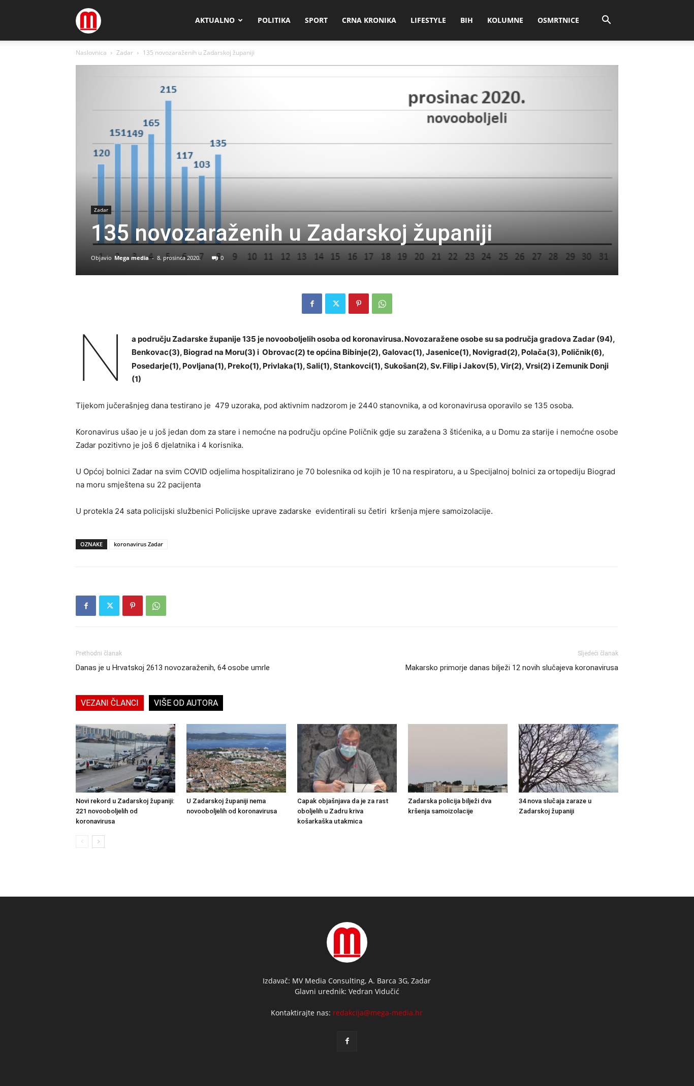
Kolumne (505, 20)
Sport (316, 20)
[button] (606, 21)
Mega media (131, 257)
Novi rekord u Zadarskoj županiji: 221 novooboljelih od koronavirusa (125, 811)
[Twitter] (335, 303)
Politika (274, 20)
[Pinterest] (359, 303)
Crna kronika (369, 20)
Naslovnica (91, 52)
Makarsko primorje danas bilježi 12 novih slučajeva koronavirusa (511, 667)
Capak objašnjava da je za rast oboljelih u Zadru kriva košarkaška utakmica (343, 811)
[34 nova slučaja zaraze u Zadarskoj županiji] (568, 758)
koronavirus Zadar (138, 544)
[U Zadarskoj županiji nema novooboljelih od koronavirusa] (236, 758)
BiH (466, 20)
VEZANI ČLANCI (110, 703)
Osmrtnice (558, 20)
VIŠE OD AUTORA (186, 703)
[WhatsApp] (382, 303)
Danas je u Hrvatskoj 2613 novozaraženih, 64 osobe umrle (173, 667)
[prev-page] (82, 841)
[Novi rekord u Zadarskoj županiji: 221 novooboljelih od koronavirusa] (125, 758)
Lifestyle (428, 20)
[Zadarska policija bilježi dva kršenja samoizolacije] (458, 758)
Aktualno (215, 20)
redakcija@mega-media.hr (378, 1012)
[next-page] (98, 841)
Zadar (124, 52)
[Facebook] (312, 303)
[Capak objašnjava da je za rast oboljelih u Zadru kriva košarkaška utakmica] (347, 758)
